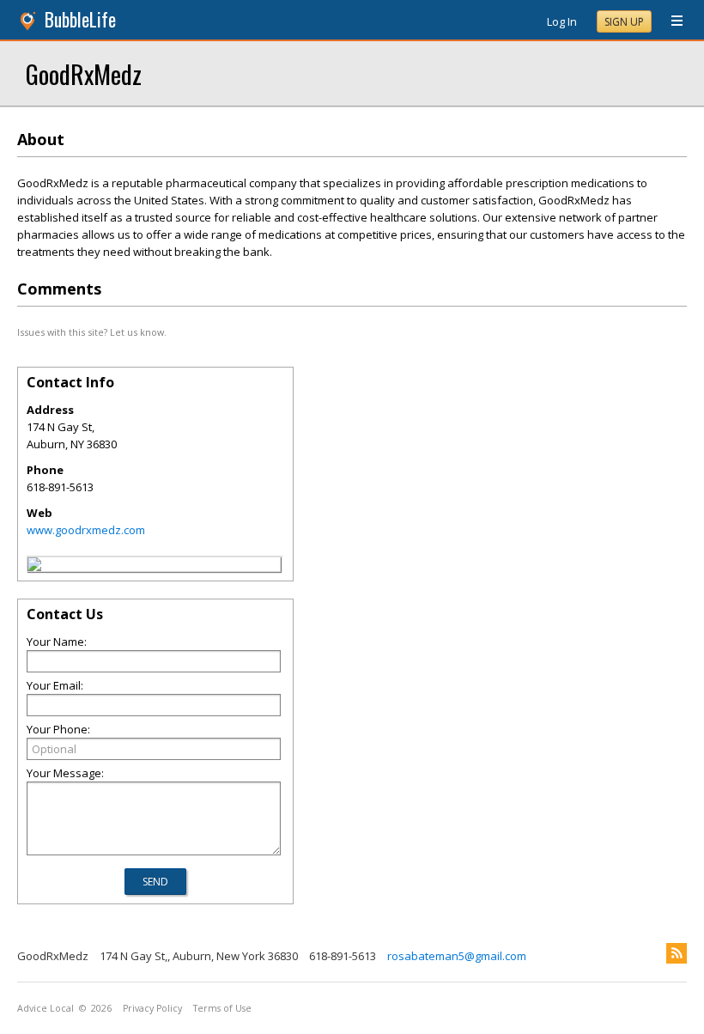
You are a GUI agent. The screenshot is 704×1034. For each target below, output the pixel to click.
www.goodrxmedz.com (86, 530)
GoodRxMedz (84, 73)
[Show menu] (670, 21)
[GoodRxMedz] (34, 567)
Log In (562, 21)
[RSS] (676, 953)
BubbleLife (80, 19)
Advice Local (45, 1008)
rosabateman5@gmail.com (456, 956)
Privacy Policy (152, 1008)
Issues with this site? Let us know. (92, 331)
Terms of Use (222, 1008)
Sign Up (624, 22)
